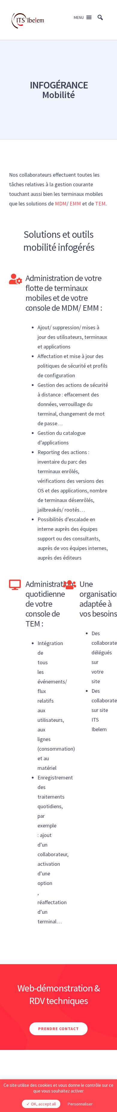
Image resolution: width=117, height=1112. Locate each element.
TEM (100, 203)
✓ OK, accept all (41, 1104)
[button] (79, 17)
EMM (75, 203)
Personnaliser (80, 1104)
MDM (60, 203)
